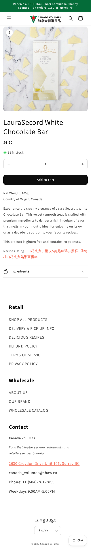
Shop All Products (28, 319)
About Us (18, 393)
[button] (9, 18)
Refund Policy (23, 346)
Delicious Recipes (26, 337)
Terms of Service (26, 355)
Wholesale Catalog (28, 410)
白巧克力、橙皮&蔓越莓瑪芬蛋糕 (53, 251)
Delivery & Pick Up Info (32, 328)
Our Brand (19, 401)
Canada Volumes (50, 544)
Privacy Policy (23, 364)
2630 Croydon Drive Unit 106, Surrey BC (44, 463)
